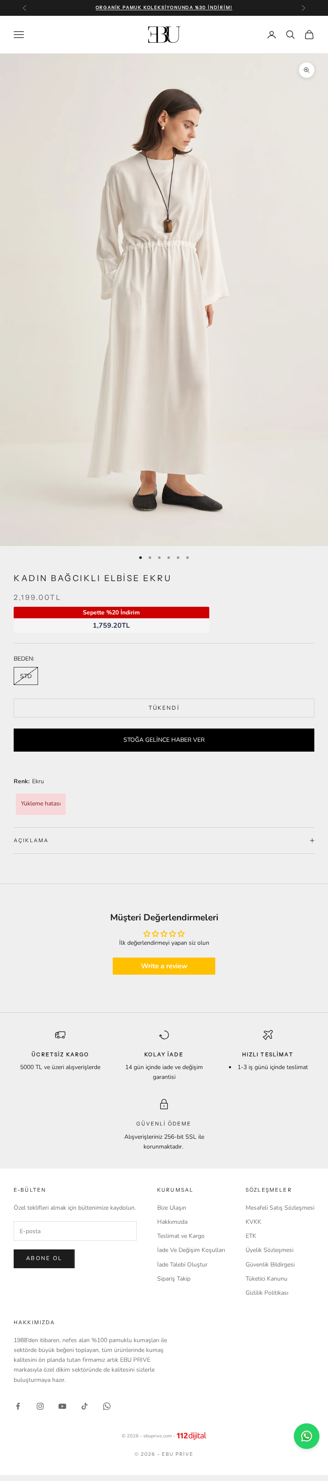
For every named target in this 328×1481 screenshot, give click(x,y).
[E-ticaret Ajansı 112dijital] (191, 1436)
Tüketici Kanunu (266, 1279)
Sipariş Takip (173, 1279)
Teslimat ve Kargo (181, 1236)
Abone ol (44, 1258)
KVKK (253, 1222)
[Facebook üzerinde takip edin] (18, 1406)
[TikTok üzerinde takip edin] (84, 1406)
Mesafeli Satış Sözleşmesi (280, 1208)
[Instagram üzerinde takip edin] (40, 1406)
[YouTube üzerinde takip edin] (62, 1406)
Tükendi (164, 708)
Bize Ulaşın (171, 1208)
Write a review (164, 966)
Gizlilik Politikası (267, 1293)
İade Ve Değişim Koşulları (191, 1250)
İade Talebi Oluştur (182, 1265)
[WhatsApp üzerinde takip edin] (106, 1406)
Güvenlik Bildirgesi (270, 1265)
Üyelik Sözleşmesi (269, 1250)
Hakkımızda (172, 1222)
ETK (251, 1236)
